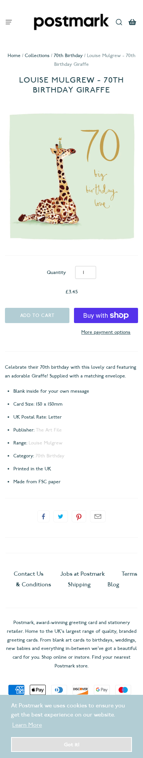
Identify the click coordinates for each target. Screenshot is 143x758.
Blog (113, 584)
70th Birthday (68, 55)
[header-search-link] (119, 21)
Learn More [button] (27, 724)
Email (98, 516)
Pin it (79, 516)
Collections (37, 55)
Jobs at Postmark (82, 573)
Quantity (56, 272)
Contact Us (29, 573)
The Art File (49, 430)
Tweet (60, 516)
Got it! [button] (71, 744)
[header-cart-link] (132, 21)
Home (14, 55)
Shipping (79, 584)
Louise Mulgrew (46, 443)
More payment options (105, 332)
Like (43, 516)
